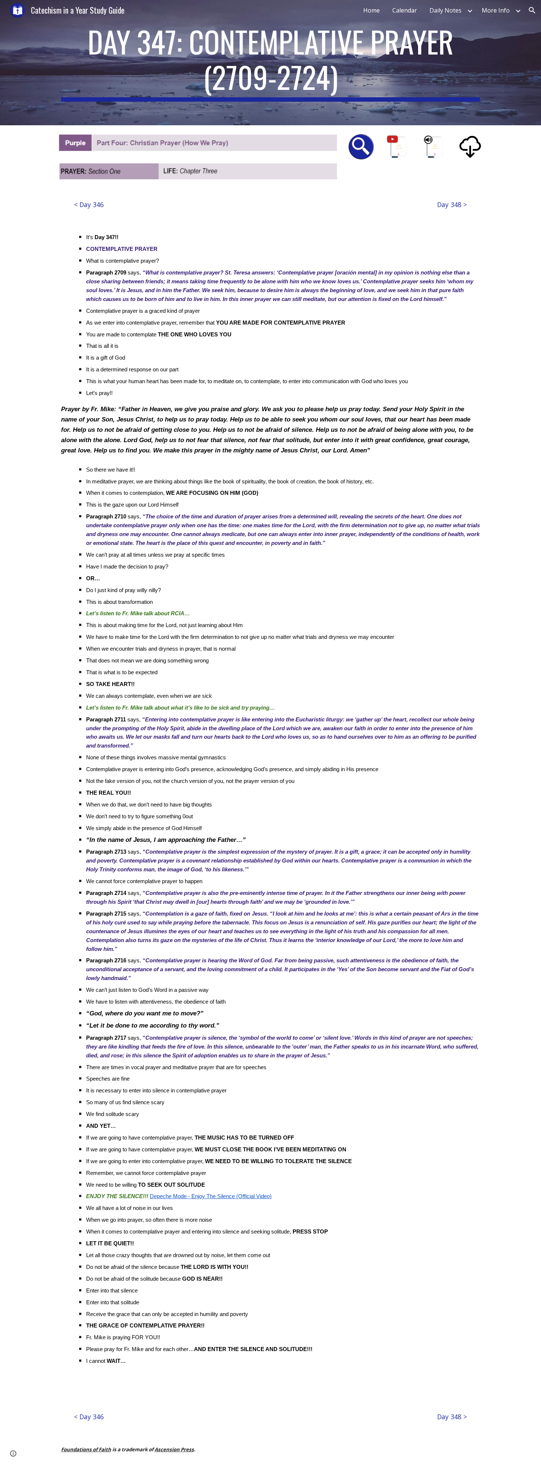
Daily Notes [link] (445, 10)
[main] (270, 63)
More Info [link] (496, 10)
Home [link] (371, 10)
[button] (532, 10)
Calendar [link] (404, 10)
